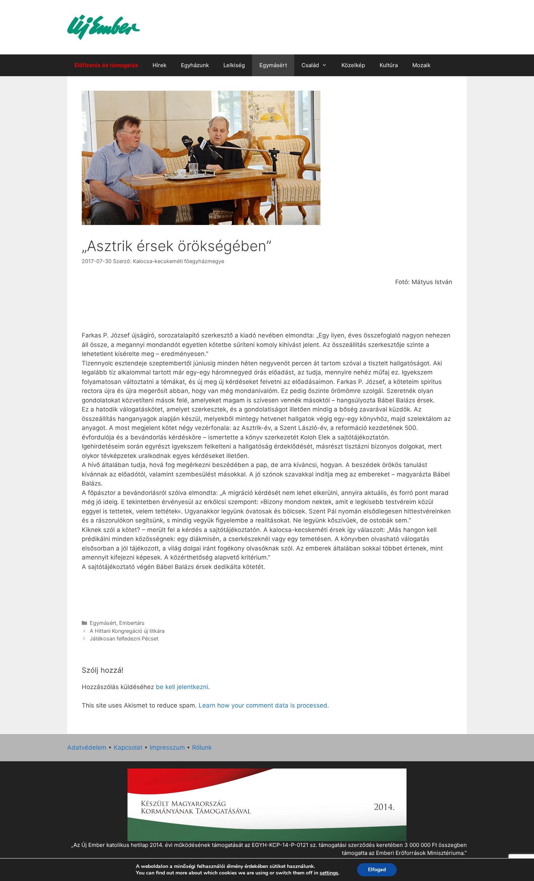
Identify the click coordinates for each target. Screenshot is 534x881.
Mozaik (421, 65)
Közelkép (353, 65)
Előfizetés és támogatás (106, 65)
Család (310, 65)
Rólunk (202, 747)
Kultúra (389, 65)
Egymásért (273, 65)
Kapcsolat (128, 747)
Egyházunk (195, 65)
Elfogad (377, 869)
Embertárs (132, 623)
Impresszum (167, 747)
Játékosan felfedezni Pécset (124, 638)
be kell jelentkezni (182, 687)
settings (329, 873)
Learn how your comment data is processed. (264, 705)
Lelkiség (234, 65)
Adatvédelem (86, 747)
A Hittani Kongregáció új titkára (127, 631)
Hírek (159, 65)
